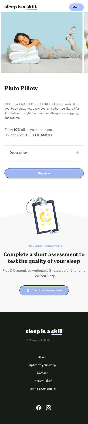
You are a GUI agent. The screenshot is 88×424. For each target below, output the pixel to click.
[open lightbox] (41, 42)
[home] (21, 7)
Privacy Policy (42, 380)
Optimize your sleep (42, 365)
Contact (42, 373)
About (42, 357)
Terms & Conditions (42, 388)
